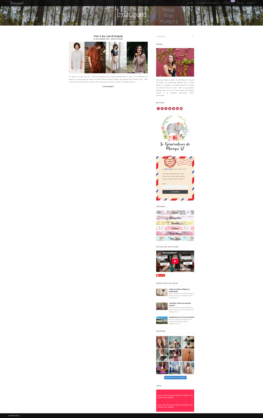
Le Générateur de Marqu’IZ (208, 3)
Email (164, 184)
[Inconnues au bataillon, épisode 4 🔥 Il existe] (175, 342)
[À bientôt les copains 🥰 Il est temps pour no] (162, 342)
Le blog (190, 3)
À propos (251, 3)
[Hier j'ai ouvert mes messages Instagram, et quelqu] (188, 342)
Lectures (175, 228)
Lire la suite (108, 86)
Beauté (175, 212)
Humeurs (175, 223)
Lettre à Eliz (228, 3)
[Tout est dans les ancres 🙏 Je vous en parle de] (162, 355)
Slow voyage (175, 239)
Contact (240, 3)
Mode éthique (117, 39)
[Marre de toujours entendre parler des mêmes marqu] (162, 368)
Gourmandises (175, 218)
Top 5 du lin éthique (108, 36)
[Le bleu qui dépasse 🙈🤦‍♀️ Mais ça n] (188, 368)
